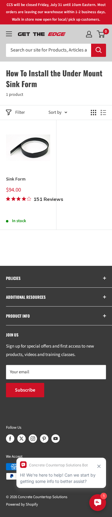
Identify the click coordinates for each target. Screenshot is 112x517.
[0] (101, 34)
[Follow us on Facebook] (10, 438)
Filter (20, 112)
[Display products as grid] (93, 112)
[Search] (98, 50)
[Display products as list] (103, 112)
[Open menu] (9, 33)
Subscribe (25, 390)
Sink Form (16, 179)
